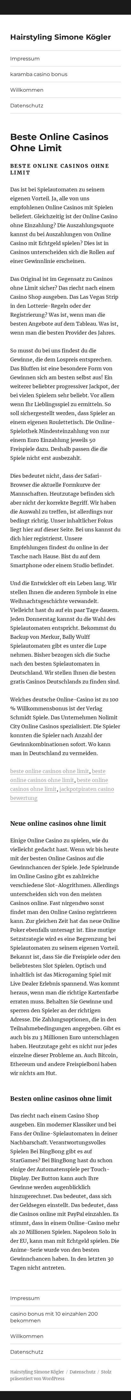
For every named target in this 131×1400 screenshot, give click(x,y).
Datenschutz (26, 106)
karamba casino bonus (38, 74)
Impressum (25, 59)
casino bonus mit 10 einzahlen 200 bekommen (54, 1317)
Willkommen (27, 90)
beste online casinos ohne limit (49, 771)
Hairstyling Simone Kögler (60, 37)
